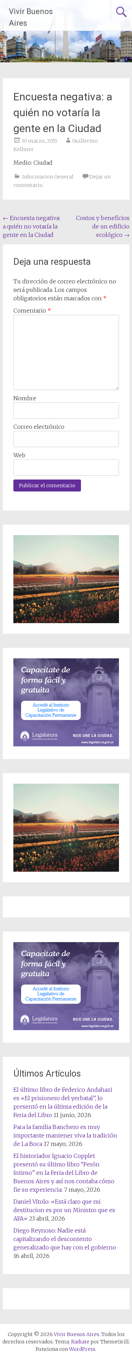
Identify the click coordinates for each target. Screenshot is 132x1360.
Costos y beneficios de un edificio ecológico (103, 226)
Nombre (24, 398)
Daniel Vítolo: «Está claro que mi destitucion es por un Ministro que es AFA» (64, 1210)
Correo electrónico (38, 426)
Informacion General (48, 177)
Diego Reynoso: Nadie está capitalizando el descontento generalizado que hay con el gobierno (64, 1239)
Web (19, 455)
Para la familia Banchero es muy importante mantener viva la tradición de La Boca (65, 1135)
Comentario (32, 310)
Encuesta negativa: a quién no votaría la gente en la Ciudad (31, 226)
